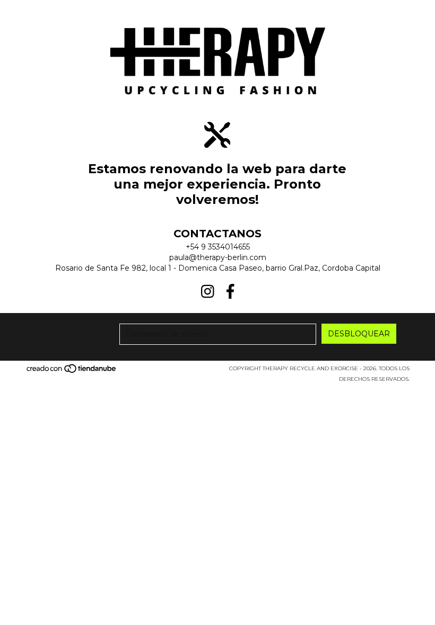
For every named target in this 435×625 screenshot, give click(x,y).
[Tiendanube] (71, 371)
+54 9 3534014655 (218, 247)
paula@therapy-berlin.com (217, 257)
